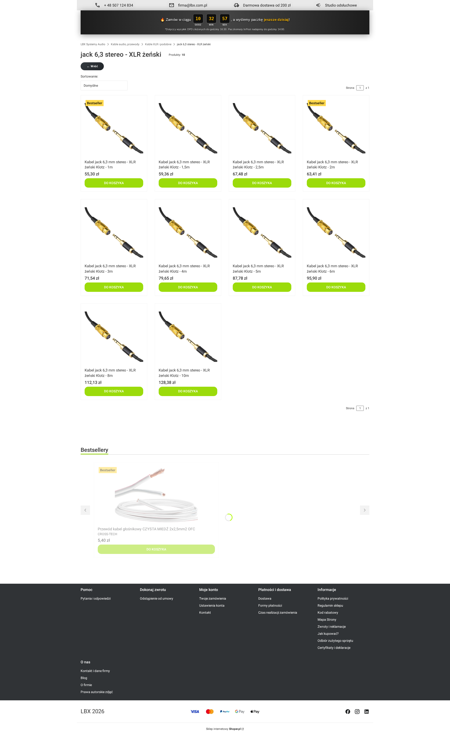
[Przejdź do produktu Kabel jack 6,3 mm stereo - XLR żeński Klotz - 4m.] (188, 232)
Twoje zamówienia (212, 598)
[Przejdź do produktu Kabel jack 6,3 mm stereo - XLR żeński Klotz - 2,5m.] (262, 128)
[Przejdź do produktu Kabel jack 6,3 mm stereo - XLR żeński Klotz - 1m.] (114, 128)
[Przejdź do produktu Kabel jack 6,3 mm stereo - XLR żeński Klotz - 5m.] (262, 232)
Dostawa (264, 598)
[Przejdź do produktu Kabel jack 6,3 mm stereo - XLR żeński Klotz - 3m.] (114, 232)
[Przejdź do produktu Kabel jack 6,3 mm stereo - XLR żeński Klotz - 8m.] (114, 336)
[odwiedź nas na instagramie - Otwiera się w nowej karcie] (357, 711)
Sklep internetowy (223, 729)
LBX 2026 (92, 711)
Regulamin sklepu (330, 605)
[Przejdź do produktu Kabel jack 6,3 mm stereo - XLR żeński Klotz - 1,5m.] (188, 128)
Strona (350, 87)
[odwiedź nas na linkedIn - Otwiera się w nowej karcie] (366, 711)
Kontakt (205, 612)
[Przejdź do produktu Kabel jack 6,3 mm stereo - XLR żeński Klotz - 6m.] (336, 232)
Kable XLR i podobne (158, 44)
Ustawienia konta (212, 605)
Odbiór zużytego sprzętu (335, 640)
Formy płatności (270, 605)
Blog (84, 678)
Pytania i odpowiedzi (96, 598)
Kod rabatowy (328, 612)
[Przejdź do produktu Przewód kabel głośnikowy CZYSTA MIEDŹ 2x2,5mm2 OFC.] (156, 495)
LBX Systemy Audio (93, 44)
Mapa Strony (327, 619)
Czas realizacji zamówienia (277, 612)
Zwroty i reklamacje (332, 626)
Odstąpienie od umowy (156, 598)
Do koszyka (114, 183)
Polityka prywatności (333, 598)
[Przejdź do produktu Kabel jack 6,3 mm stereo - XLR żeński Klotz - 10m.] (188, 336)
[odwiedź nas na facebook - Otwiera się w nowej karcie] (348, 711)
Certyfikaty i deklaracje (334, 648)
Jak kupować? (328, 633)
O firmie (86, 685)
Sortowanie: (89, 76)
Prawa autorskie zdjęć (97, 692)
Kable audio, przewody (125, 44)
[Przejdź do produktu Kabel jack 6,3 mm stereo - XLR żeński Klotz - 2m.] (336, 128)
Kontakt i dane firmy (95, 671)
